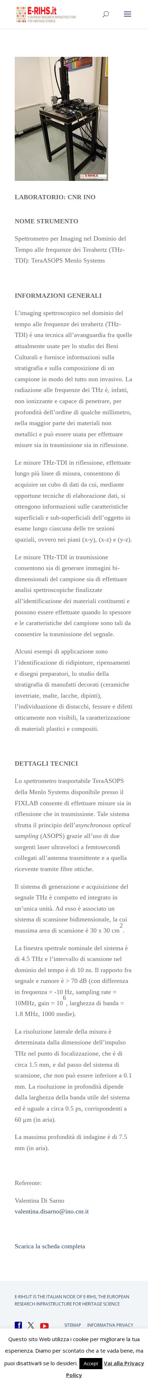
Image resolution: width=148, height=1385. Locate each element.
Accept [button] (91, 1363)
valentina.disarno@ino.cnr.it (52, 1211)
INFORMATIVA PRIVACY (110, 1325)
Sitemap (72, 1325)
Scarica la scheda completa (50, 1246)
